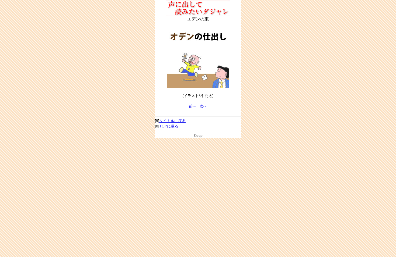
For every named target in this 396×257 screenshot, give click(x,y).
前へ (192, 106)
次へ (203, 106)
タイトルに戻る (172, 121)
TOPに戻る (168, 126)
